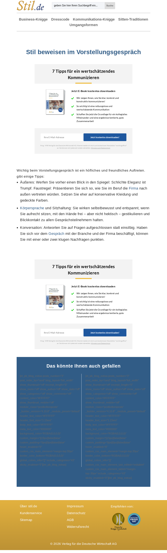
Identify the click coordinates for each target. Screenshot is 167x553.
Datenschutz (76, 513)
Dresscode (60, 19)
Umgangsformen (83, 25)
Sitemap (26, 520)
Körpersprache (32, 208)
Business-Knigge (33, 19)
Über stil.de (28, 506)
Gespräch (56, 234)
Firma (133, 188)
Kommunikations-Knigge (94, 19)
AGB (70, 520)
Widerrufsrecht (78, 527)
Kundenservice (31, 513)
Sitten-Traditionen (133, 19)
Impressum (75, 506)
